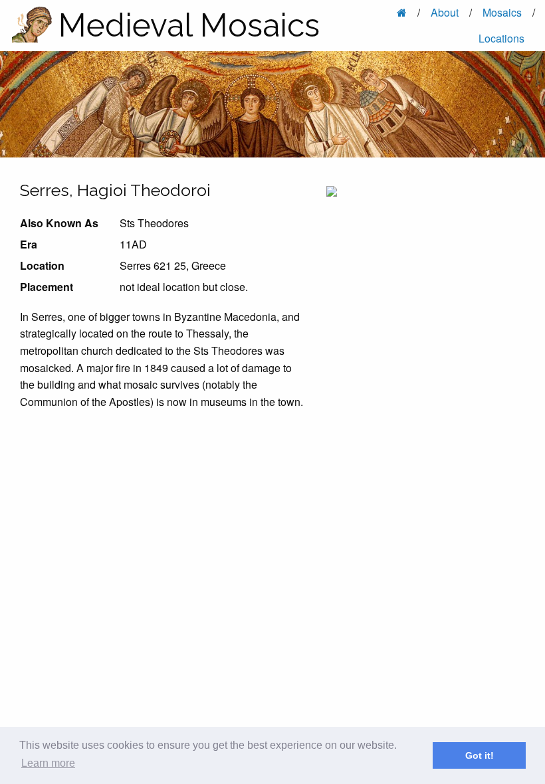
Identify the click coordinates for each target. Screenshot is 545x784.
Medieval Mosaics (189, 25)
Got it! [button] (479, 755)
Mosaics (502, 12)
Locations (501, 38)
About (445, 12)
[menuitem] (403, 12)
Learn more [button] (48, 763)
